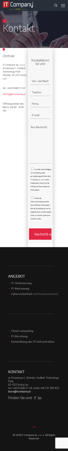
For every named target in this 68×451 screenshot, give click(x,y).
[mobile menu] (63, 5)
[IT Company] (18, 5)
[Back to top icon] (34, 427)
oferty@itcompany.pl (14, 94)
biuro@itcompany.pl (19, 391)
